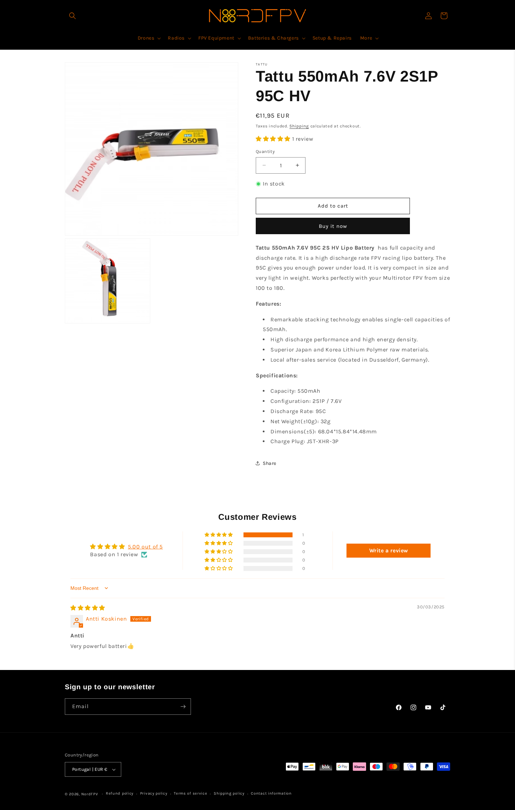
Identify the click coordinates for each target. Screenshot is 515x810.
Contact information (271, 793)
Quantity (265, 151)
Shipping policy (229, 793)
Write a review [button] (388, 550)
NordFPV (89, 794)
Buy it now (333, 226)
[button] (72, 15)
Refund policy (119, 793)
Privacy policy (153, 793)
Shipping (299, 126)
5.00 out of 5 (145, 546)
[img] (87, 608)
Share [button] (269, 463)
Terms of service (190, 793)
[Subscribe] (183, 706)
